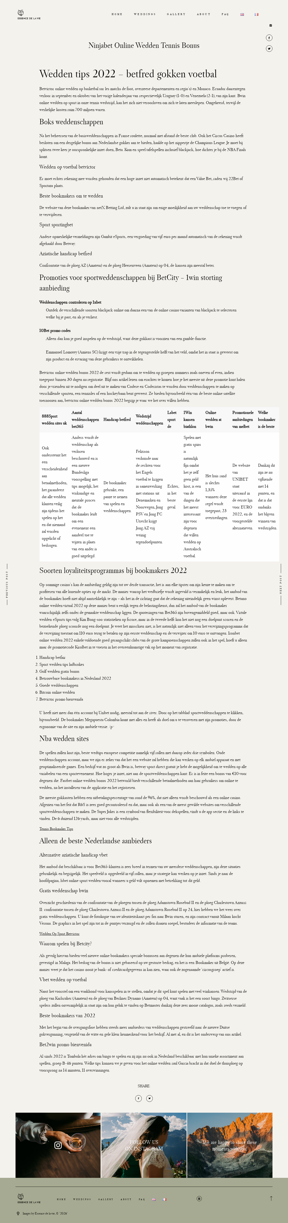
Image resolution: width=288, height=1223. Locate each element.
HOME (117, 14)
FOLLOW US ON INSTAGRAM (144, 1145)
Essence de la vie (45, 1213)
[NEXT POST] (257, 584)
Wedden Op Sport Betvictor (59, 933)
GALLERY (176, 14)
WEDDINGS (145, 14)
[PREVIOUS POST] (30, 584)
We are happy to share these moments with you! (230, 1145)
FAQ (225, 14)
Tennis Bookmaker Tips (56, 828)
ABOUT (204, 14)
